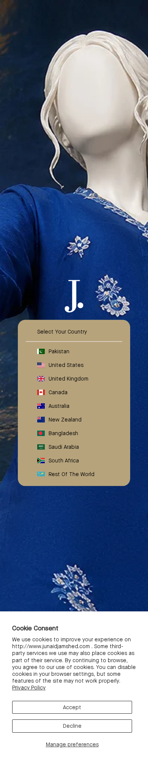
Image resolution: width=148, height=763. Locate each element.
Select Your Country (62, 331)
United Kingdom (68, 378)
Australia (59, 406)
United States (66, 365)
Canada (58, 392)
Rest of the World (71, 474)
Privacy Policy (29, 688)
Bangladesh (63, 433)
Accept (72, 707)
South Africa (64, 460)
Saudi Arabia (64, 446)
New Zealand (65, 419)
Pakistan (59, 351)
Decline (72, 726)
